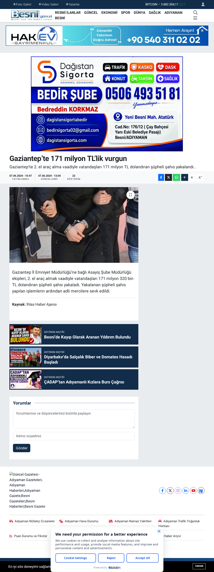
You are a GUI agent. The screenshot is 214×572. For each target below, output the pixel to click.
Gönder (22, 448)
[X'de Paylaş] (168, 177)
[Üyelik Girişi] (201, 4)
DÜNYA (139, 12)
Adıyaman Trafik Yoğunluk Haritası (179, 523)
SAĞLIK (155, 12)
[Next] (201, 490)
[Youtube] (193, 490)
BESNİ (60, 18)
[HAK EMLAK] (107, 36)
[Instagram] (178, 490)
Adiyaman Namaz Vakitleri (133, 521)
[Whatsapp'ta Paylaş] (176, 177)
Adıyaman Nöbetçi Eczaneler (35, 521)
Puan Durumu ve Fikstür (30, 536)
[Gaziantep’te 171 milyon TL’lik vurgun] (73, 225)
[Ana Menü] (195, 18)
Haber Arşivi (172, 536)
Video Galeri (50, 4)
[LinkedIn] (185, 490)
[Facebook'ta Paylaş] (161, 177)
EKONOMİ (109, 12)
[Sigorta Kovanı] (107, 104)
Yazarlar (74, 4)
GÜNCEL (91, 12)
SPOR (125, 12)
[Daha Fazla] (184, 177)
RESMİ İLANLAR (68, 12)
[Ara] (196, 12)
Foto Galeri (23, 4)
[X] (170, 490)
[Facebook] (162, 490)
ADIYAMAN (173, 12)
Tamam (199, 566)
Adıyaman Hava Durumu (81, 521)
